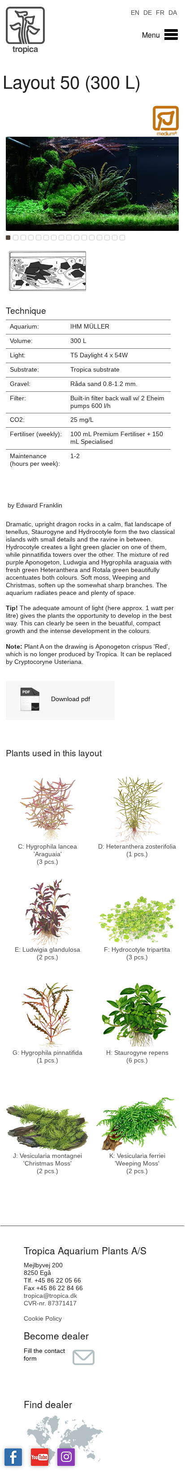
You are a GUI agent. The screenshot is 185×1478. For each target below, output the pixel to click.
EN (135, 12)
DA (172, 12)
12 (92, 237)
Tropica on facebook (13, 1457)
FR (160, 12)
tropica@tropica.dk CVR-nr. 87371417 (50, 1299)
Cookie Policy (43, 1318)
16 (122, 237)
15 (114, 237)
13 (99, 237)
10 (76, 237)
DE (147, 12)
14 (107, 237)
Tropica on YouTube (39, 1457)
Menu (151, 35)
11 (84, 237)
